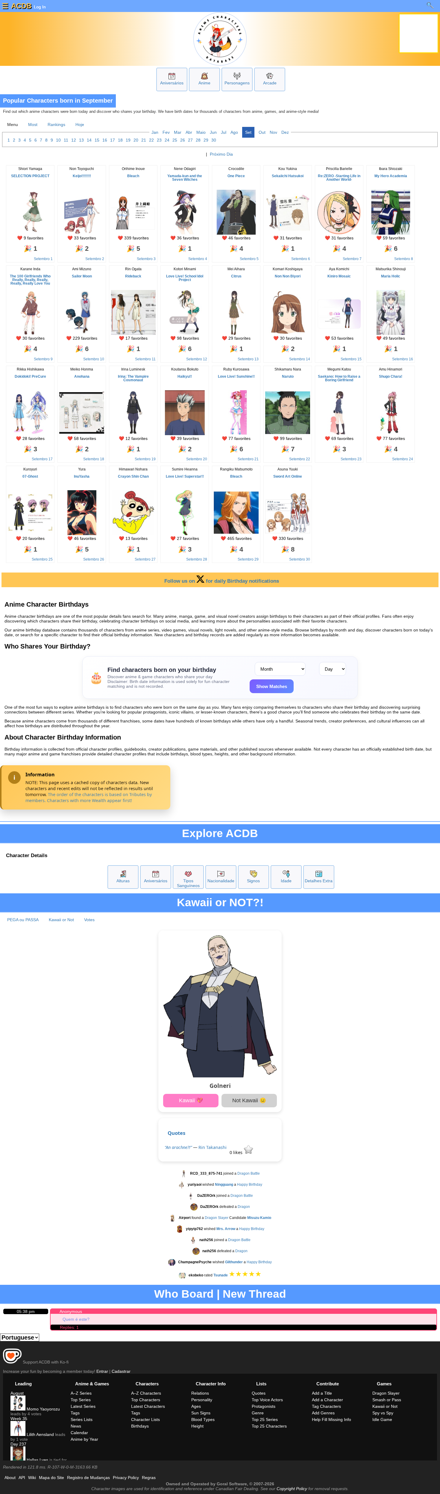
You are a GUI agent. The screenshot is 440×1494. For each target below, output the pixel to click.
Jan (154, 132)
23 (159, 140)
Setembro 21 (248, 459)
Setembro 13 (248, 359)
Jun (213, 132)
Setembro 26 (93, 559)
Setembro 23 (351, 459)
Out (262, 132)
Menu (12, 124)
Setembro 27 (145, 559)
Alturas (123, 880)
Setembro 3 (146, 259)
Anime (204, 83)
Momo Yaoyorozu (42, 1409)
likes (237, 1152)
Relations (200, 1393)
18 (120, 140)
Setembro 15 (351, 359)
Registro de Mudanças (88, 1477)
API (22, 1477)
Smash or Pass (386, 1399)
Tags (75, 1413)
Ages (196, 1406)
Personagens (237, 83)
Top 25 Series (265, 1419)
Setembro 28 (196, 559)
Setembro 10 (93, 359)
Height (197, 1426)
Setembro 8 (403, 259)
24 (167, 140)
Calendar (79, 1432)
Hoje (79, 124)
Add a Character (327, 1399)
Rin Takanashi (212, 1147)
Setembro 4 (197, 259)
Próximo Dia (221, 154)
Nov (273, 132)
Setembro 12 (196, 359)
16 (104, 140)
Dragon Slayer (216, 1218)
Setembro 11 (145, 359)
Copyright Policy (292, 1488)
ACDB (21, 6)
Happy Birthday (249, 1184)
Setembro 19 (145, 459)
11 (66, 140)
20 (135, 140)
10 (58, 140)
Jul (223, 132)
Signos (253, 880)
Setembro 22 (299, 459)
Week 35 (18, 1418)
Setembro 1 (43, 259)
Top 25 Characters (269, 1426)
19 (128, 140)
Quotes (176, 1132)
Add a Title (322, 1393)
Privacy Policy (126, 1477)
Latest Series (83, 1406)
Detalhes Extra (319, 880)
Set (248, 132)
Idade (286, 880)
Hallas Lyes (36, 1459)
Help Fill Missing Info (331, 1419)
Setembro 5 (249, 259)
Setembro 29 (248, 559)
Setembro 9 (43, 359)
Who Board (184, 1294)
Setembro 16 (402, 359)
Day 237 (18, 1444)
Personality (201, 1399)
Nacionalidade (220, 880)
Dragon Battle (248, 1173)
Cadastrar (121, 1371)
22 (151, 140)
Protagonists (263, 1406)
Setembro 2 (94, 259)
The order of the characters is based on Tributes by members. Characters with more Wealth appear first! (88, 797)
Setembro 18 (93, 459)
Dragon (244, 1207)
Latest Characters (148, 1406)
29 (206, 140)
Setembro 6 (300, 259)
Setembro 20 (196, 459)
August (17, 1393)
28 (198, 140)
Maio (201, 132)
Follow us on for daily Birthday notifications (221, 581)
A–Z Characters (146, 1393)
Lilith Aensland (39, 1434)
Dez (285, 132)
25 (174, 140)
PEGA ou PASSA (23, 919)
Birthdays (140, 1426)
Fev (166, 132)
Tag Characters (326, 1406)
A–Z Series (81, 1393)
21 (143, 140)
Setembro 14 (299, 359)
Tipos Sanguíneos (188, 883)
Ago (234, 132)
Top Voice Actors (267, 1399)
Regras (149, 1477)
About (10, 1477)
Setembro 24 (402, 459)
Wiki (32, 1477)
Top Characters (145, 1399)
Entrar (102, 1371)
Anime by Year (84, 1439)
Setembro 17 (42, 459)
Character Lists (145, 1419)
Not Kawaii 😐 (249, 1100)
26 (182, 140)
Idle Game (382, 1419)
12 (73, 140)
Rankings (56, 124)
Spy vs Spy (382, 1413)
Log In (39, 6)
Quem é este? (76, 1319)
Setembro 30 (299, 559)
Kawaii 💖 (191, 1100)
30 (213, 140)
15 (97, 140)
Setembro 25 (42, 559)
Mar (177, 132)
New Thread (254, 1294)
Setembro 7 (352, 259)
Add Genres (323, 1413)
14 (89, 140)
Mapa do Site (51, 1477)
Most (32, 124)
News (76, 1426)
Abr (189, 132)
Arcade (270, 83)
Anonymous (71, 1311)
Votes (89, 919)
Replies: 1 (69, 1327)
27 (190, 140)
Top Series (81, 1399)
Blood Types (203, 1419)
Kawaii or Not (61, 919)
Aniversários (171, 83)
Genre (258, 1413)
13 (81, 140)
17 (112, 140)
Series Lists (81, 1419)
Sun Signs (200, 1413)
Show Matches (271, 686)
